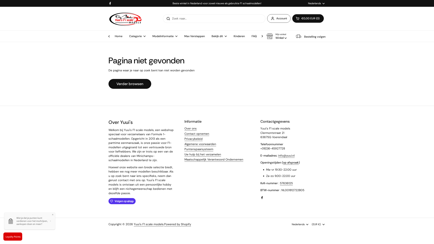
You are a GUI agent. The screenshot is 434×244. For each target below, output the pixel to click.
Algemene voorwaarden (200, 144)
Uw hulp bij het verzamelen (202, 154)
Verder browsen (129, 84)
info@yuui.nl (286, 155)
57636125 (286, 183)
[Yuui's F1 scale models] (125, 18)
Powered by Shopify (177, 224)
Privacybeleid (193, 139)
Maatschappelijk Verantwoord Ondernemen (213, 159)
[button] (277, 36)
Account (281, 18)
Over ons (190, 128)
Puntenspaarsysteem (198, 149)
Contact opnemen (196, 134)
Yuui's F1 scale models (149, 224)
